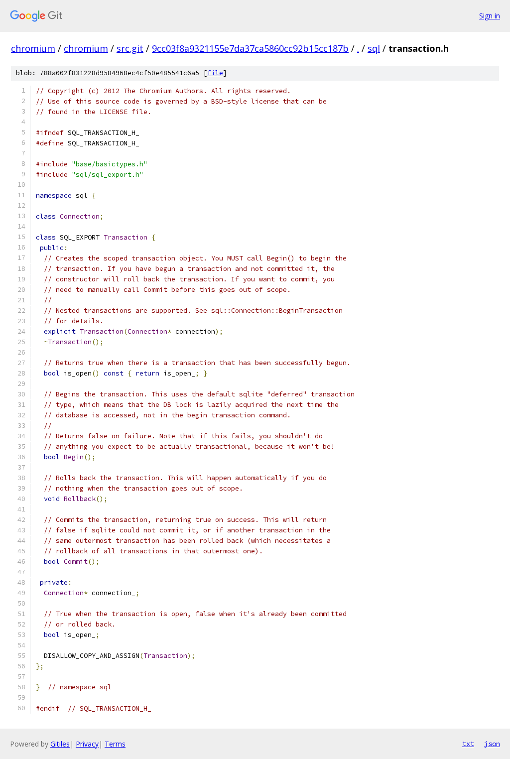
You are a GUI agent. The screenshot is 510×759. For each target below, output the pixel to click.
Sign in (489, 15)
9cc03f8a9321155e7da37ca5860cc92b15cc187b (250, 48)
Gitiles (60, 744)
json (492, 743)
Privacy (87, 744)
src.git (130, 48)
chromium (33, 48)
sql (374, 48)
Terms (115, 744)
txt (468, 743)
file (215, 73)
